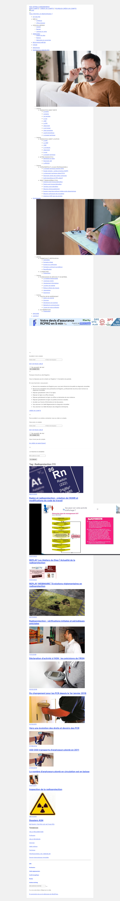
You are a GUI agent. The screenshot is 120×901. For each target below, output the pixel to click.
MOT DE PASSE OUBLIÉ (36, 363)
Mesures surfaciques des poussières (53, 193)
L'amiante (46, 114)
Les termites (46, 116)
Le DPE (45, 123)
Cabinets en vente (41, 31)
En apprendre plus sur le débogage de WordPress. (43, 894)
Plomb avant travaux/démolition (52, 184)
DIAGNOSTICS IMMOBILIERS (41, 50)
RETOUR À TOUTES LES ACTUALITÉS (41, 824)
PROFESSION (37, 198)
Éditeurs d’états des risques (51, 288)
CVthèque (39, 20)
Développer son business (50, 302)
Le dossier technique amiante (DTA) (53, 168)
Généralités (46, 260)
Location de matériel (49, 285)
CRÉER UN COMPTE (47, 8)
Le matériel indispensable (50, 278)
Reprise (38, 29)
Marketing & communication (51, 305)
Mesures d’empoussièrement (51, 189)
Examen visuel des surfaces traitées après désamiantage (59, 191)
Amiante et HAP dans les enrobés (52, 196)
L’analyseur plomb (48, 281)
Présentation (47, 273)
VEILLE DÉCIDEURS (34, 839)
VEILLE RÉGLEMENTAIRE (36, 831)
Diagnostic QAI (47, 161)
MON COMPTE (34, 8)
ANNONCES (36, 47)
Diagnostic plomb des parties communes (55, 175)
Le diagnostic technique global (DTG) (54, 173)
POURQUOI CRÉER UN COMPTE (66, 8)
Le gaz (45, 118)
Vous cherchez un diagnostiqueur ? (41, 14)
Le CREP (45, 143)
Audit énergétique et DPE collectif (53, 178)
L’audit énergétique (48, 133)
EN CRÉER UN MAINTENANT (37, 443)
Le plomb (46, 111)
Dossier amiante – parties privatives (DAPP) (55, 171)
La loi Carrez (47, 128)
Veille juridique (33, 846)
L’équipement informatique (51, 283)
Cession (38, 27)
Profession (32, 835)
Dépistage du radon (49, 158)
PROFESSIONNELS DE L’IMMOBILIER (40, 854)
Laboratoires (47, 290)
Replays (38, 37)
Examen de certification (50, 264)
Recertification (47, 269)
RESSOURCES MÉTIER (39, 42)
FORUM (35, 45)
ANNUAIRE (36, 313)
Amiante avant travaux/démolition (53, 182)
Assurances (46, 292)
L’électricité (46, 125)
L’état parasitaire (48, 130)
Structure (46, 300)
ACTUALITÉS (36, 16)
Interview (32, 843)
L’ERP (44, 121)
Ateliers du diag (40, 35)
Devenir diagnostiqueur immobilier (39, 857)
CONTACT (36, 316)
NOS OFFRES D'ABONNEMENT (39, 7)
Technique (32, 850)
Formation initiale (48, 262)
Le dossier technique (49, 135)
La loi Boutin (46, 147)
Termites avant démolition (50, 186)
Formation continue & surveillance (52, 267)
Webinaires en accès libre (43, 40)
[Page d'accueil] (31, 10)
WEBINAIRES (36, 34)
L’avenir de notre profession (51, 307)
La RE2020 (46, 163)
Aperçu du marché (48, 298)
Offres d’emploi (40, 23)
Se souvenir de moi (37, 367)
